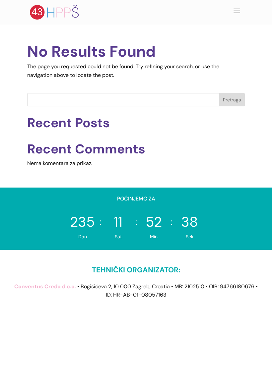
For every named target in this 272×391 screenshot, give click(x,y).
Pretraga (232, 100)
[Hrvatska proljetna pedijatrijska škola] (55, 12)
